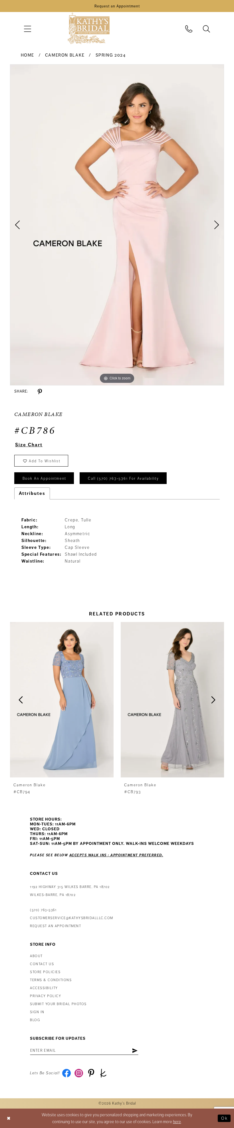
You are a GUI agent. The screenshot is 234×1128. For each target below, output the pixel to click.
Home (27, 55)
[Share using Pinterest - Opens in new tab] (40, 392)
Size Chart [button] (29, 445)
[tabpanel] (117, 225)
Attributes (32, 493)
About (36, 956)
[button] (27, 29)
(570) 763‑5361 (43, 910)
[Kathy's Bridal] (88, 29)
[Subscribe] (134, 1050)
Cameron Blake (65, 55)
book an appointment (44, 478)
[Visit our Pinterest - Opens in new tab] (91, 1073)
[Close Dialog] (8, 1118)
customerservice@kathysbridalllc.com (71, 918)
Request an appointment (55, 926)
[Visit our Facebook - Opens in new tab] (66, 1073)
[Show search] (206, 29)
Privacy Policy (45, 996)
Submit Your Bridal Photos (58, 1004)
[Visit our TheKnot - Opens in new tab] (103, 1073)
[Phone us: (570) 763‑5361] (189, 29)
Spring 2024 (111, 55)
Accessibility (44, 988)
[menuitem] (27, 29)
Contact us (42, 964)
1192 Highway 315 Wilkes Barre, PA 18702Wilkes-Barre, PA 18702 (70, 891)
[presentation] (62, 699)
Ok (224, 1118)
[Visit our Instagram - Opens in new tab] (79, 1073)
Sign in (37, 1012)
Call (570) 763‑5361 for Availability (123, 478)
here (177, 1121)
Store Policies (45, 972)
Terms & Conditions (51, 980)
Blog (35, 1020)
